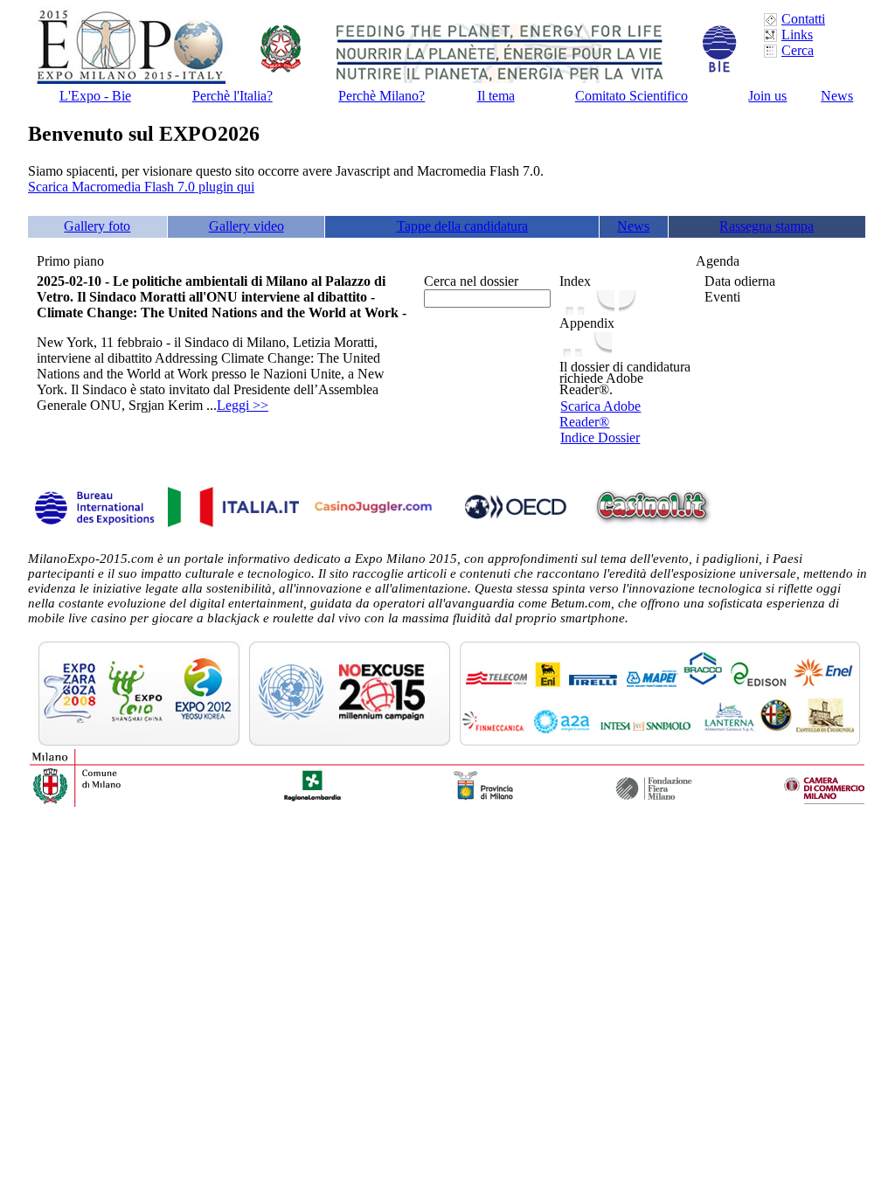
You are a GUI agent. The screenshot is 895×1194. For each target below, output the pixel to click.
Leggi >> (242, 405)
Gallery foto (97, 226)
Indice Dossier (600, 437)
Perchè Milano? (381, 95)
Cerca (797, 50)
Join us (767, 95)
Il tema (496, 95)
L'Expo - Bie (95, 95)
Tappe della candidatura (462, 226)
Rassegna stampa (766, 226)
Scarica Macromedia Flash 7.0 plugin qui (141, 186)
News (837, 95)
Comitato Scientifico (631, 95)
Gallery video (246, 226)
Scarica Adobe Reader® (600, 414)
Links (797, 34)
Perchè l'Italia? (232, 95)
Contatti (803, 18)
